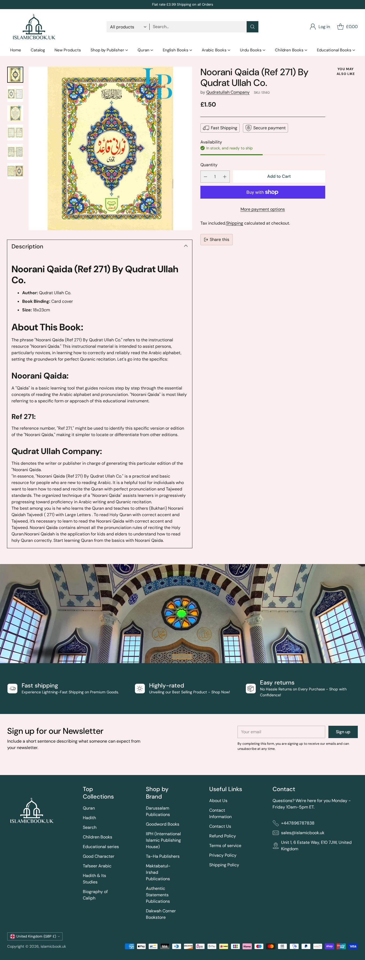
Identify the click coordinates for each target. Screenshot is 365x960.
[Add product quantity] (225, 176)
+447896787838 (297, 823)
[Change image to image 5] (15, 152)
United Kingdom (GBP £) (36, 936)
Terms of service (225, 845)
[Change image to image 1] (15, 75)
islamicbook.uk (53, 946)
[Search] (252, 26)
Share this (219, 239)
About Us (218, 800)
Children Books (97, 837)
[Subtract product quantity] (205, 176)
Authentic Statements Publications (158, 895)
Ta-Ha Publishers (163, 856)
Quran (89, 808)
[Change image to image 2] (15, 94)
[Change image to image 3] (15, 113)
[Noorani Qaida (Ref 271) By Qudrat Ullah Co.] (110, 148)
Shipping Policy (224, 865)
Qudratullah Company (228, 92)
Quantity (209, 165)
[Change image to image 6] (15, 171)
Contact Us (220, 826)
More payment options (262, 209)
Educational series (101, 846)
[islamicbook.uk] (34, 26)
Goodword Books (162, 824)
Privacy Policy (222, 855)
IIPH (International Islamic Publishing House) (163, 840)
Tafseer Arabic (97, 866)
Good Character (98, 856)
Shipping (234, 223)
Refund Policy (222, 836)
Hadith (89, 818)
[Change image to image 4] (15, 132)
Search (89, 827)
